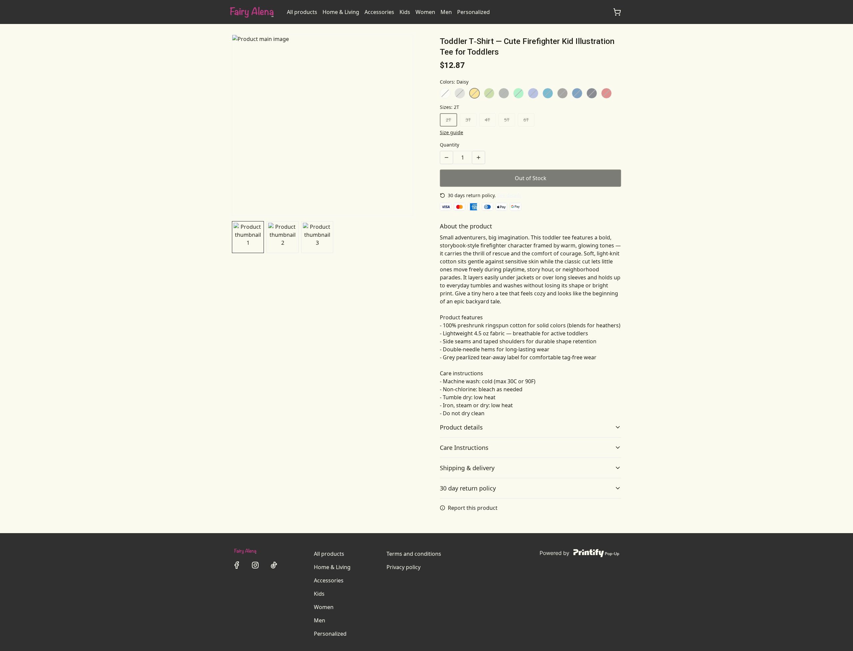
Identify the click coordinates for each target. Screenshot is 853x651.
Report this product (472, 507)
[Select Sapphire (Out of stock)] (547, 93)
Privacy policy (404, 567)
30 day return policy (468, 488)
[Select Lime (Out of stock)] (489, 93)
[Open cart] (617, 12)
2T (448, 120)
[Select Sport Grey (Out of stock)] (459, 93)
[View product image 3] (317, 237)
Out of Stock (530, 178)
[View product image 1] (248, 237)
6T (526, 120)
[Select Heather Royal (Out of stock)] (533, 93)
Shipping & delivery (467, 468)
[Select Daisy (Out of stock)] (474, 93)
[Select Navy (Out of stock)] (591, 93)
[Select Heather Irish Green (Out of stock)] (518, 93)
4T (487, 120)
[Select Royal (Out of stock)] (577, 93)
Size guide (451, 132)
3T (468, 120)
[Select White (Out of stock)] (445, 93)
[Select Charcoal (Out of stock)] (562, 93)
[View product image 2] (283, 237)
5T (506, 120)
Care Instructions (464, 448)
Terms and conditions (414, 553)
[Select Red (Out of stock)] (606, 93)
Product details (461, 427)
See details (509, 195)
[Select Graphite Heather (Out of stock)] (503, 93)
